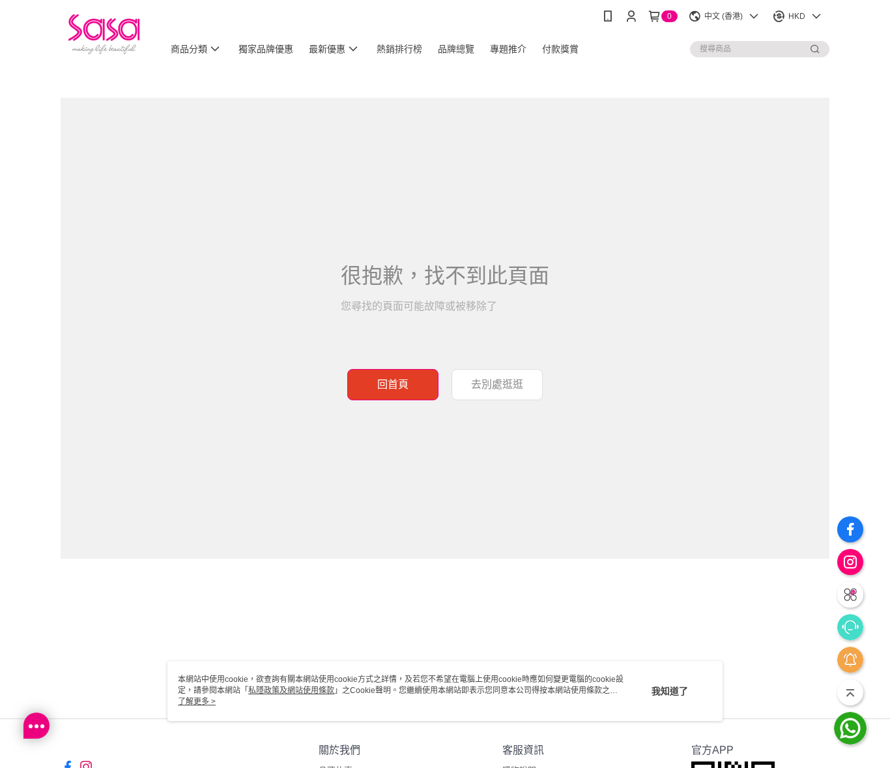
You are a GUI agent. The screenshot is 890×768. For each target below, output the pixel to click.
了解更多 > (197, 701)
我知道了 (670, 691)
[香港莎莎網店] (104, 34)
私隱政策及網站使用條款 (291, 690)
